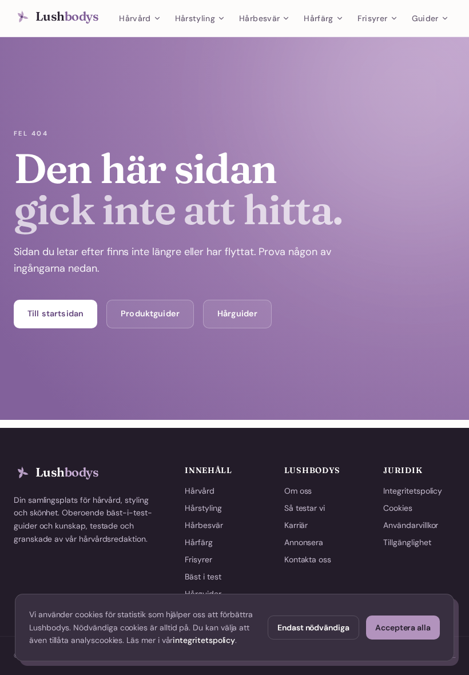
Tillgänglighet (407, 542)
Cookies (397, 508)
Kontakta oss (307, 559)
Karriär (296, 525)
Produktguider (150, 313)
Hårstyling (195, 18)
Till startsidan (55, 313)
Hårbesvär (259, 18)
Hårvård (134, 18)
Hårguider (237, 313)
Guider (425, 18)
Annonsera (303, 542)
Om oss (298, 491)
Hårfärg (318, 18)
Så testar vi (304, 508)
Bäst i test (203, 576)
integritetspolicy (204, 640)
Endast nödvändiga (313, 627)
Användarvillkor (410, 525)
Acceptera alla (403, 627)
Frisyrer (372, 18)
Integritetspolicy (412, 491)
